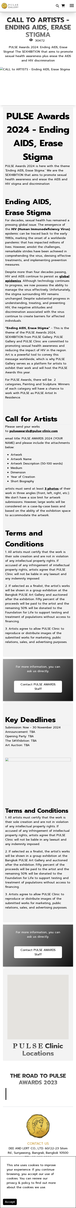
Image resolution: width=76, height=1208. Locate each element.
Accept (10, 1202)
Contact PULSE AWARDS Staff (38, 686)
